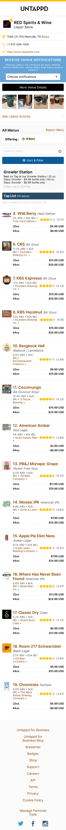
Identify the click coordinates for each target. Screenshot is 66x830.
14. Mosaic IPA (26, 502)
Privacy (33, 793)
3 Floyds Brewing (22, 401)
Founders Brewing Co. (22, 253)
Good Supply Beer (26, 437)
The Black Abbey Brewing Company (22, 695)
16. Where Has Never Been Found (37, 576)
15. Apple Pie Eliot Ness (34, 536)
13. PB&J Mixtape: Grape (35, 463)
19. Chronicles (26, 684)
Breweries (33, 747)
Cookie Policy (33, 800)
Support (33, 767)
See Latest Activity (16, 116)
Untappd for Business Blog (33, 738)
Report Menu (55, 130)
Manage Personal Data (33, 812)
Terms (33, 787)
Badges (33, 754)
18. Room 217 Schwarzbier (37, 646)
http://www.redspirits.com (23, 51)
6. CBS (19, 244)
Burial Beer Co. (23, 588)
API (33, 780)
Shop (33, 760)
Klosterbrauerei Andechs (22, 362)
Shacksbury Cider (24, 622)
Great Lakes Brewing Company (24, 549)
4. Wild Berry (25, 213)
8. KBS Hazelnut (28, 312)
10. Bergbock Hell (29, 346)
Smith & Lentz (28, 509)
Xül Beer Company (21, 477)
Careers (33, 774)
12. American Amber (31, 425)
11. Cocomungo (27, 387)
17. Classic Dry (26, 612)
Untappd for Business (33, 730)
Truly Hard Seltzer (24, 221)
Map (45, 36)
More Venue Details (33, 87)
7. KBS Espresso (28, 278)
